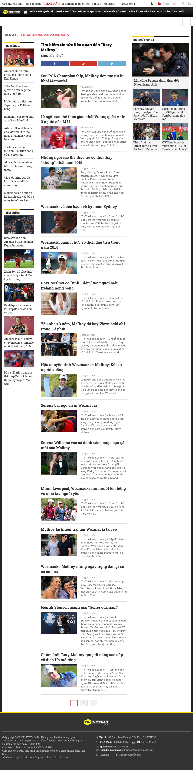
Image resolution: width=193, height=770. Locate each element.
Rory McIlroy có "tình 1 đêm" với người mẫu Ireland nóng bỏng (80, 285)
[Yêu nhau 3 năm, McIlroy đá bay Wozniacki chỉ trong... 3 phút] (59, 344)
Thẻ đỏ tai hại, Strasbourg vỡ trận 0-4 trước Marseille (145, 146)
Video (160, 11)
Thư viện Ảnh (146, 11)
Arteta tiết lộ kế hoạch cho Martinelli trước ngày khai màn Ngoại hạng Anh (18, 133)
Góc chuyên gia (12, 3)
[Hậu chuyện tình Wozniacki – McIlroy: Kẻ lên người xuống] (59, 385)
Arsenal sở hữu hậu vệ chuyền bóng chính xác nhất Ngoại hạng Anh (19, 342)
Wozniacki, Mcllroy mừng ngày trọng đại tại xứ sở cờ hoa (82, 569)
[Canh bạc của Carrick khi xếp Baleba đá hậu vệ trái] (19, 292)
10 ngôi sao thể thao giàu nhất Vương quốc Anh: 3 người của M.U (83, 119)
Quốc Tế (48, 11)
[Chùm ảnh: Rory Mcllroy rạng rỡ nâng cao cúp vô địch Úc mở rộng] (59, 675)
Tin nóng (12, 46)
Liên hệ (104, 754)
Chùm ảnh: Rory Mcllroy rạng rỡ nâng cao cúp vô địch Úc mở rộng (82, 657)
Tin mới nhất (143, 40)
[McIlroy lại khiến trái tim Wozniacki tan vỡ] (59, 545)
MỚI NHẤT (36, 11)
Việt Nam (83, 11)
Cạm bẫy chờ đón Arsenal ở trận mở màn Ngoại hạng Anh (18, 241)
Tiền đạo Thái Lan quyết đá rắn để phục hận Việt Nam (17, 89)
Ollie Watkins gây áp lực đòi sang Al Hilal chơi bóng (17, 181)
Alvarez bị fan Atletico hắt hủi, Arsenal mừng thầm (18, 166)
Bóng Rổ (109, 11)
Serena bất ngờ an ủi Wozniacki (69, 405)
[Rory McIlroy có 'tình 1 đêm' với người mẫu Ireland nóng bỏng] (59, 304)
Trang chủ (10, 34)
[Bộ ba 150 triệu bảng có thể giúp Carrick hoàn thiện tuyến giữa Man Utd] (19, 359)
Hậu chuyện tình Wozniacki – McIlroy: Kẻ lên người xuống (81, 367)
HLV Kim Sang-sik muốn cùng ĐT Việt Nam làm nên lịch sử (175, 146)
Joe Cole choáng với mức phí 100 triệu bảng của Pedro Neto (18, 150)
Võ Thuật (122, 11)
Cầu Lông (171, 11)
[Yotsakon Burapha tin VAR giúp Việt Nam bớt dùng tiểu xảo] (175, 97)
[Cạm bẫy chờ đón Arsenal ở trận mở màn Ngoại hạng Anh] (19, 224)
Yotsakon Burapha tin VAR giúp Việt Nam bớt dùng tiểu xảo (173, 114)
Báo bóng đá (33, 3)
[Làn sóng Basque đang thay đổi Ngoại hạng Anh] (160, 60)
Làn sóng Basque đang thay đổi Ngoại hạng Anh (156, 82)
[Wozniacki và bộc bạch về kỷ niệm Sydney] (59, 222)
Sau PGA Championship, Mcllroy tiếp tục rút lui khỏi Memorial (83, 78)
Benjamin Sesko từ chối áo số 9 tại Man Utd (19, 118)
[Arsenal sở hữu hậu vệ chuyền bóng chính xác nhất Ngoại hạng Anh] (19, 325)
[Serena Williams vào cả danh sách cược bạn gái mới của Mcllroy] (59, 463)
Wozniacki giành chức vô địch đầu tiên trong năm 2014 (80, 245)
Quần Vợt (96, 11)
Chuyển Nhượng (65, 11)
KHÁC (181, 11)
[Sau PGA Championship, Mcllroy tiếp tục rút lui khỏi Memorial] (59, 96)
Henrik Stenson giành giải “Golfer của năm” (79, 607)
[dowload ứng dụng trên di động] (159, 3)
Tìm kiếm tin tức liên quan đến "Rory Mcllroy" (45, 34)
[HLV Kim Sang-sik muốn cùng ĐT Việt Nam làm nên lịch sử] (175, 131)
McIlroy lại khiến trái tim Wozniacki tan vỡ (79, 529)
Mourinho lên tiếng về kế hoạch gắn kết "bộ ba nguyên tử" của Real (19, 196)
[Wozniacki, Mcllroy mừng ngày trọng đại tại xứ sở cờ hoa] (59, 587)
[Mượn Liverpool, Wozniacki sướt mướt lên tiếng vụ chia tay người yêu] (59, 509)
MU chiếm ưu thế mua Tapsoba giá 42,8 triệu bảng (18, 105)
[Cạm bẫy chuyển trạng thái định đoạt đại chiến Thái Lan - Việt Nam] (146, 97)
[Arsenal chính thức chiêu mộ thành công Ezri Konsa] (19, 58)
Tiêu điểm (12, 213)
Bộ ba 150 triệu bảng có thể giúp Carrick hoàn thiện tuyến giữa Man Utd (18, 378)
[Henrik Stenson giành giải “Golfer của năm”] (59, 623)
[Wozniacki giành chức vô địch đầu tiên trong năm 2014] (59, 263)
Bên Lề (133, 11)
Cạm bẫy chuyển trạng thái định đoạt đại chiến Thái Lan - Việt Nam (61, 3)
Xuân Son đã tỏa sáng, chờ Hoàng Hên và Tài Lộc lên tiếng (18, 275)
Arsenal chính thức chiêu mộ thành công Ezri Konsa (17, 74)
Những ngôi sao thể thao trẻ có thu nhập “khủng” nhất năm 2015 (77, 160)
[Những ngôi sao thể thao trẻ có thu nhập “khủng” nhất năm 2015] (59, 178)
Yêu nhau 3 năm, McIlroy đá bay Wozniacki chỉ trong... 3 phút (83, 326)
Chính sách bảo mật (130, 754)
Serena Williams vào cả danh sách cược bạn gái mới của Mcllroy (83, 445)
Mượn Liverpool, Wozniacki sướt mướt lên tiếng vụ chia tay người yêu (83, 491)
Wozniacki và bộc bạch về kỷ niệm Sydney (79, 206)
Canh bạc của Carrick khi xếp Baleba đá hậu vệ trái (18, 309)
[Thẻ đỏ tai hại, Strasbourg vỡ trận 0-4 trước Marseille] (146, 131)
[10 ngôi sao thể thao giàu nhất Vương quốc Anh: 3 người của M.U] (59, 137)
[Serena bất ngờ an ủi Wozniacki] (59, 421)
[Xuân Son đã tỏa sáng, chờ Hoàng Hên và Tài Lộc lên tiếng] (19, 258)
